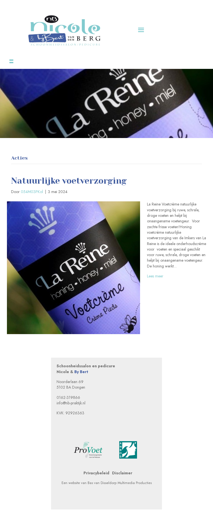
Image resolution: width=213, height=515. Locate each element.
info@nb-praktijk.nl (71, 403)
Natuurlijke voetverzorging (69, 181)
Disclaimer (122, 473)
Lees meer (155, 276)
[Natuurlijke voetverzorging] (73, 267)
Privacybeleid (96, 473)
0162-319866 (68, 397)
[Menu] (9, 59)
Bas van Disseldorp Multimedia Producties (120, 482)
